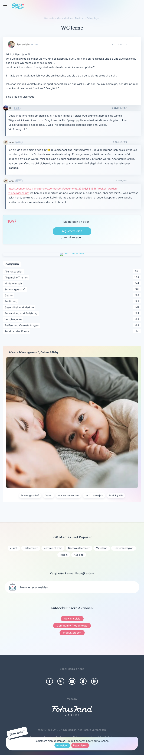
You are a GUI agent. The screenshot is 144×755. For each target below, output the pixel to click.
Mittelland (101, 548)
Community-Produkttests (72, 625)
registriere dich (72, 231)
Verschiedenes (14, 319)
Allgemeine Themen (17, 277)
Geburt (9, 295)
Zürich (14, 548)
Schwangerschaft (16, 289)
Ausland (79, 554)
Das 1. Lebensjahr (93, 495)
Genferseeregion (123, 548)
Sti (10, 108)
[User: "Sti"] (5, 108)
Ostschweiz (31, 548)
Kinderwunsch (14, 283)
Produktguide (116, 495)
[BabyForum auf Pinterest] (60, 681)
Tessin (64, 554)
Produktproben (72, 632)
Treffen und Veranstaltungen (22, 325)
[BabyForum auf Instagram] (72, 681)
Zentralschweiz (53, 548)
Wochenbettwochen (68, 495)
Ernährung (11, 301)
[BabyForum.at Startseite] (18, 6)
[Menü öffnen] (5, 5)
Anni (11, 142)
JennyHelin (23, 44)
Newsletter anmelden (34, 587)
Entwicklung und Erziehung (22, 313)
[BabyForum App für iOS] (83, 681)
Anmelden (62, 745)
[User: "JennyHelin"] (11, 44)
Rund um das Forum (17, 331)
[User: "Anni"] (5, 142)
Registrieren (80, 745)
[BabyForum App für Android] (94, 681)
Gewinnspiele (72, 618)
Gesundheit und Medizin (20, 307)
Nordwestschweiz (79, 548)
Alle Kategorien (14, 271)
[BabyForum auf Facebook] (49, 681)
